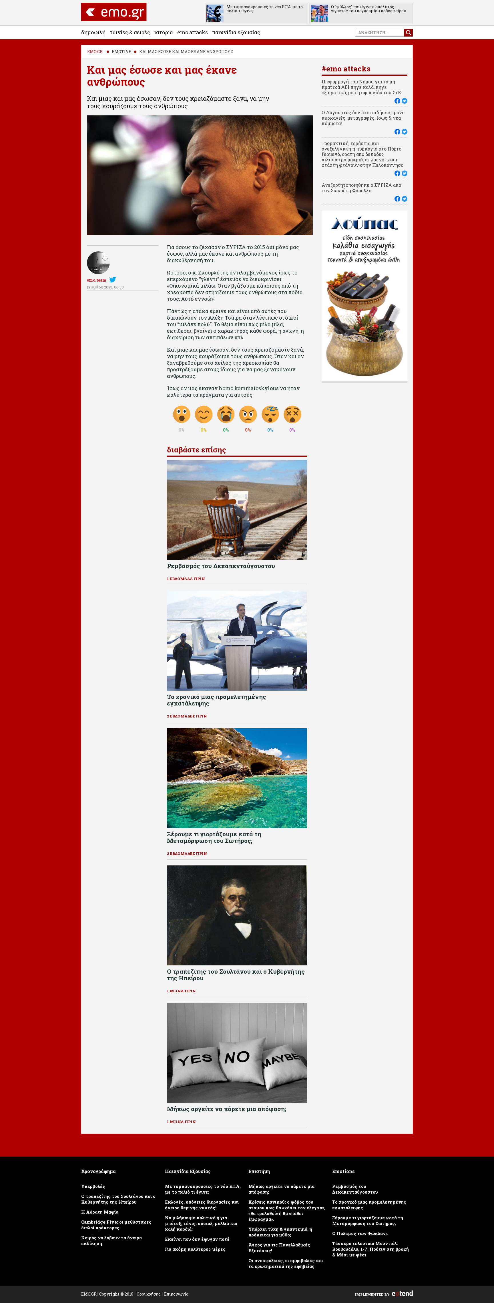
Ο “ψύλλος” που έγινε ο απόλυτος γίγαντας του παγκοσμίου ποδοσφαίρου (368, 8)
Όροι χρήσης (149, 1294)
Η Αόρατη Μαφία (99, 1212)
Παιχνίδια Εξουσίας (236, 32)
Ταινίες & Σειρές (130, 32)
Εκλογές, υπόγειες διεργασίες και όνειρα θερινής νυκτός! (202, 1204)
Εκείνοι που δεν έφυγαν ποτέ (197, 1239)
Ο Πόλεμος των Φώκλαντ (360, 1233)
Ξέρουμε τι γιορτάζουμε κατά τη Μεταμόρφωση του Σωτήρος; (367, 1220)
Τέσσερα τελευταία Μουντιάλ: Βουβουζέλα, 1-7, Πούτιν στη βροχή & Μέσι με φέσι (370, 1249)
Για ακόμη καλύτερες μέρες (195, 1249)
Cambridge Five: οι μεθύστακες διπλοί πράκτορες (116, 1224)
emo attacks (192, 32)
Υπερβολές (93, 1186)
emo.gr (95, 51)
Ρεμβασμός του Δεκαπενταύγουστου (355, 1189)
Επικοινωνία (176, 1294)
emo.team (96, 280)
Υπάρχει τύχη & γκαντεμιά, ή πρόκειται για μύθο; (280, 1232)
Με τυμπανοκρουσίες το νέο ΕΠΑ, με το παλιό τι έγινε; (264, 8)
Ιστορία (163, 32)
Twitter (113, 279)
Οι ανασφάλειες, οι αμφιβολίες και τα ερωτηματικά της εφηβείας (285, 1263)
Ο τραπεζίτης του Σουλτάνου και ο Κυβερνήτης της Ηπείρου (118, 1199)
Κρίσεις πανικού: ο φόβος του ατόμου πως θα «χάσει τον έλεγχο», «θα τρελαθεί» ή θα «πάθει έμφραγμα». (286, 1210)
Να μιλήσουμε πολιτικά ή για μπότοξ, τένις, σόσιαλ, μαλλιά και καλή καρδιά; (201, 1223)
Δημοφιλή (93, 32)
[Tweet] (404, 101)
